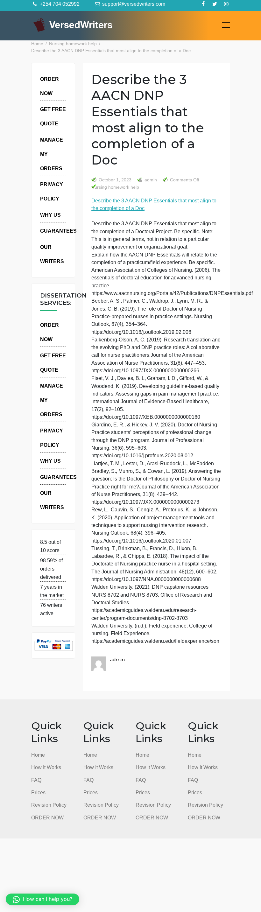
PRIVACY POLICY (51, 191)
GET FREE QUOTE (53, 116)
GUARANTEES (58, 231)
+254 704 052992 (59, 4)
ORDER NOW (49, 86)
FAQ (36, 780)
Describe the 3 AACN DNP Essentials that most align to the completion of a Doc (153, 204)
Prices (38, 792)
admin (150, 180)
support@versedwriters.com (133, 4)
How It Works (46, 767)
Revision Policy (49, 805)
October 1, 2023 (115, 180)
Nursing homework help (115, 187)
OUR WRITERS (52, 254)
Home (38, 755)
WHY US (50, 215)
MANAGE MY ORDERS (51, 154)
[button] (42, 899)
